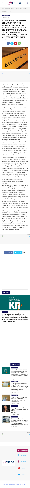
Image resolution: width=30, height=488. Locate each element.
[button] (27, 3)
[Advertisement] (15, 272)
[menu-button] (2, 3)
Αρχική (3, 8)
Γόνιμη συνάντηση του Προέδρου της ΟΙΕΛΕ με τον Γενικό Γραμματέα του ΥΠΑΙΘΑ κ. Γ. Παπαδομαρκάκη (19, 399)
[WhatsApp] (19, 43)
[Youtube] (19, 468)
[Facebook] (8, 43)
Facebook (23, 455)
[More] (24, 252)
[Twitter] (12, 43)
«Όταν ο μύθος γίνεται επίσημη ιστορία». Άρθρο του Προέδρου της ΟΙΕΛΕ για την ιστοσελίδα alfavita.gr (19, 410)
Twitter (23, 474)
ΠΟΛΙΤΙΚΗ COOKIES (20, 484)
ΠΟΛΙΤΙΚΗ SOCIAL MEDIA (11, 486)
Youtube (23, 468)
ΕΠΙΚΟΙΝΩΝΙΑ (21, 486)
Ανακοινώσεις (7, 8)
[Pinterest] (15, 43)
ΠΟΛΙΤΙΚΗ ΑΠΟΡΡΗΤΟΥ (9, 484)
